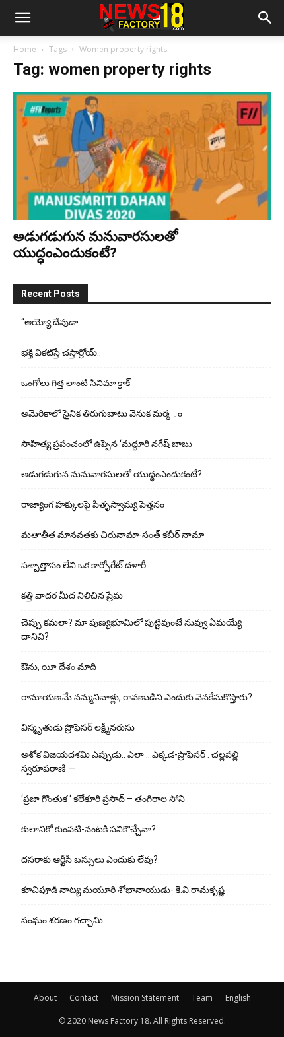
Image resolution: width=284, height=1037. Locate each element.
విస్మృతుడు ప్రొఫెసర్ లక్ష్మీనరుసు (78, 727)
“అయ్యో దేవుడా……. (56, 322)
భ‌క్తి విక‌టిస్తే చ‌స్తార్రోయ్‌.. (61, 352)
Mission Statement (145, 997)
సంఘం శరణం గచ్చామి (62, 920)
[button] (22, 18)
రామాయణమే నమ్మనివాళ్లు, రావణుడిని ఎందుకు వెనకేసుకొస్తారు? (136, 697)
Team (202, 997)
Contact (83, 997)
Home (24, 49)
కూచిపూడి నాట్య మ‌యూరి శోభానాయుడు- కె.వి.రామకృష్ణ (123, 890)
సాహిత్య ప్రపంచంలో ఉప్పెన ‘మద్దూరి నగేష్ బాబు (106, 443)
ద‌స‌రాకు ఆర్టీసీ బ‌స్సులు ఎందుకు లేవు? (89, 859)
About (45, 997)
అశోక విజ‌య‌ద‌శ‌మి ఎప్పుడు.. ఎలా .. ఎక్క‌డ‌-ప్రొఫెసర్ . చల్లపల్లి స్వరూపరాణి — (129, 761)
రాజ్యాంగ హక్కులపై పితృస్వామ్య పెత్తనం (92, 504)
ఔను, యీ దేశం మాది (58, 666)
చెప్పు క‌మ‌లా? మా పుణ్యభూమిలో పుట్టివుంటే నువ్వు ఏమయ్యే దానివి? (131, 629)
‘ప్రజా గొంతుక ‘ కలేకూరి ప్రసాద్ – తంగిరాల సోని (103, 798)
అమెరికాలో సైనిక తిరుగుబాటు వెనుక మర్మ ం (101, 413)
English (238, 997)
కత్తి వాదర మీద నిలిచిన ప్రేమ (72, 595)
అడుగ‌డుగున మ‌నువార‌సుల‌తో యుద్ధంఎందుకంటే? (95, 244)
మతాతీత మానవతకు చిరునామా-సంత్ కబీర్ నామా (112, 534)
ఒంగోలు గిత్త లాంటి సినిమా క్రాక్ (75, 383)
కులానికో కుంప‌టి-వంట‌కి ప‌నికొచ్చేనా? (88, 829)
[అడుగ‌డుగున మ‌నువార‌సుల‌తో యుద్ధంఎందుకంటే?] (142, 156)
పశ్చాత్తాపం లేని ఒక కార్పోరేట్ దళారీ (83, 565)
